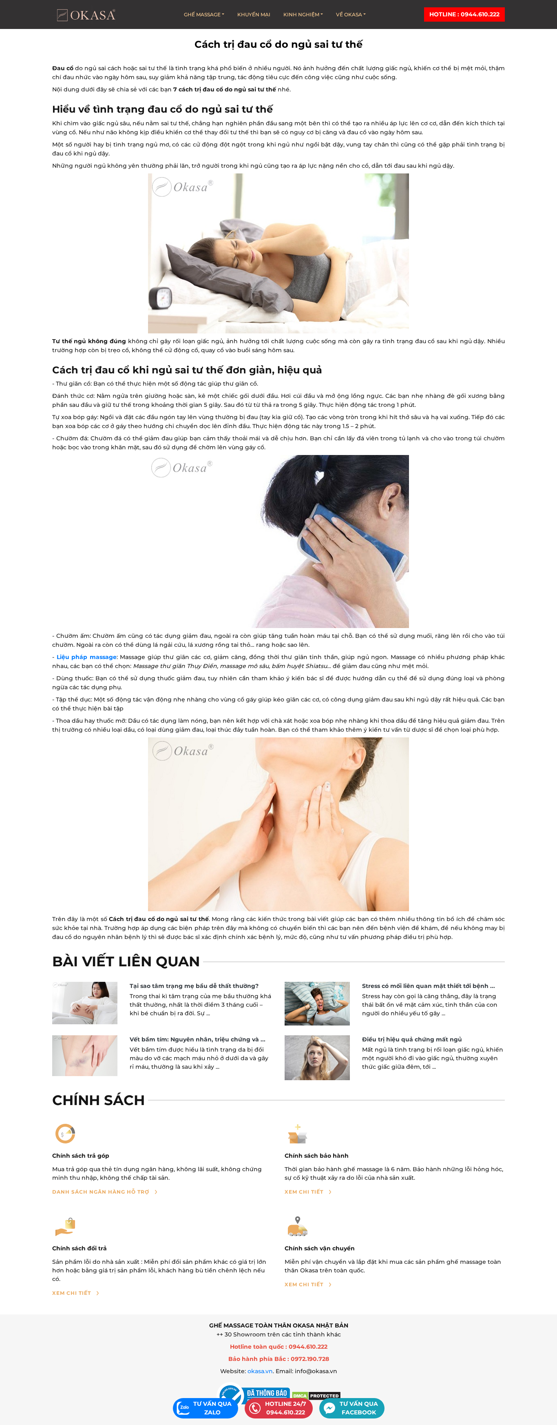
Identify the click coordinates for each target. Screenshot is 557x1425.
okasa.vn (260, 1371)
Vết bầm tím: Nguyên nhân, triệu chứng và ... (197, 1039)
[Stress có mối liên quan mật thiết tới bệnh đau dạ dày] (317, 1003)
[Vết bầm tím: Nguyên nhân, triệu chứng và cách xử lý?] (84, 1056)
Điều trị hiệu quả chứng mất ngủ (412, 1039)
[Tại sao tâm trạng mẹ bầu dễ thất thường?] (84, 1003)
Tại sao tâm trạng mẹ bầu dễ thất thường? (194, 986)
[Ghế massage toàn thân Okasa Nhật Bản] (85, 14)
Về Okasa (349, 14)
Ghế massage (202, 14)
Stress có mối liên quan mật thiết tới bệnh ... (428, 986)
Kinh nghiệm (301, 14)
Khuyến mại (253, 14)
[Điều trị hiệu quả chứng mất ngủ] (317, 1057)
